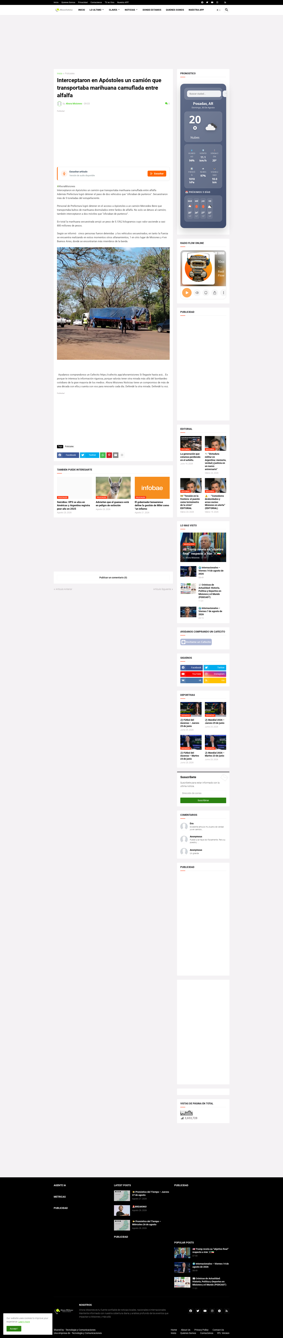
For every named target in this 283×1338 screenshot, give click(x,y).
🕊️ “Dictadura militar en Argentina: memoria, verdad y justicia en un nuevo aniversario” (215, 462)
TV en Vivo (109, 2)
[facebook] (202, 2)
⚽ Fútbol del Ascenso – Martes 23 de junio (189, 755)
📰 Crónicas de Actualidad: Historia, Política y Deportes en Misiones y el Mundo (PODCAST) (209, 590)
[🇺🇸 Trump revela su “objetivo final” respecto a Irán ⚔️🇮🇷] (182, 1253)
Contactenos (96, 2)
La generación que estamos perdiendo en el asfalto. (190, 457)
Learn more (24, 1321)
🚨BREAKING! (139, 1206)
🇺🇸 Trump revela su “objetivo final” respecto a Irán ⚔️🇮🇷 (210, 1250)
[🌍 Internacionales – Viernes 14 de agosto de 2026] (188, 571)
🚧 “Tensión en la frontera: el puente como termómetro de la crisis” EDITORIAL (190, 502)
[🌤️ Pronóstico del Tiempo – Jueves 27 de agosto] (122, 1195)
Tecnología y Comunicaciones (87, 1333)
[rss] (225, 2)
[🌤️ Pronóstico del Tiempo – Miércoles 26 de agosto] (122, 1225)
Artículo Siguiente (162, 589)
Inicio (56, 2)
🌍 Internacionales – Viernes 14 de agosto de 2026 (211, 570)
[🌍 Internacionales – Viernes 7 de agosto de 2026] (188, 612)
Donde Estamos (152, 10)
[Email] (115, 455)
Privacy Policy (201, 1330)
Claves (113, 10)
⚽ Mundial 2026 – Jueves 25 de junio (214, 721)
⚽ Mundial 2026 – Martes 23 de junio (214, 754)
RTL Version (223, 1333)
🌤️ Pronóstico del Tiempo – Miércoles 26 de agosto (146, 1223)
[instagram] (217, 2)
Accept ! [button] (14, 1328)
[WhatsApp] (103, 455)
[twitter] (207, 2)
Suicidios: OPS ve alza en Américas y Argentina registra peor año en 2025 (73, 505)
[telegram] (219, 1311)
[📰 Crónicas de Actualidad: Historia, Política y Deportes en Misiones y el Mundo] (188, 588)
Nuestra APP (123, 2)
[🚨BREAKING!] (122, 1210)
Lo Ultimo (95, 10)
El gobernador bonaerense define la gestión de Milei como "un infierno (152, 505)
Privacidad (83, 2)
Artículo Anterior (64, 589)
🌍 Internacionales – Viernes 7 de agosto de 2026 (210, 611)
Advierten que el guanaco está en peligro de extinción (112, 504)
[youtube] (212, 2)
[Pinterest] (109, 455)
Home (174, 1330)
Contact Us (218, 1330)
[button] (218, 10)
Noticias (130, 10)
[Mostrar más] (122, 455)
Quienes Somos (68, 2)
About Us (185, 1330)
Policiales (70, 73)
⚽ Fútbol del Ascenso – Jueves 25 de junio (189, 723)
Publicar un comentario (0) (113, 577)
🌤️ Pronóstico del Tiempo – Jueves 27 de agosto (150, 1193)
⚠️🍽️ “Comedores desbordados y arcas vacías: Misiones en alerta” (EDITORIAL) (215, 502)
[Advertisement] (141, 42)
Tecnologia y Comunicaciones (80, 1330)
